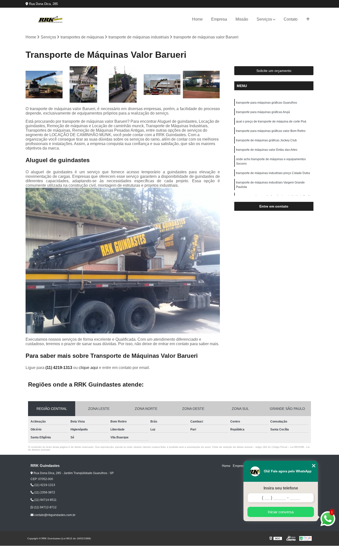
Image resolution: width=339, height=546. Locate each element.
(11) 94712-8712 (45, 507)
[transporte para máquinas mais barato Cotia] (122, 84)
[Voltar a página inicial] (50, 19)
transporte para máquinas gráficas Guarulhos (266, 102)
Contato (291, 19)
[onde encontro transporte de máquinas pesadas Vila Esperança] (83, 84)
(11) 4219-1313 (59, 367)
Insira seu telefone (281, 488)
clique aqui (88, 367)
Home (197, 19)
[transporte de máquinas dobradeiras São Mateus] (44, 84)
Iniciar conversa (281, 512)
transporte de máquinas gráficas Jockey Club (266, 140)
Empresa (219, 19)
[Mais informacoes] (307, 19)
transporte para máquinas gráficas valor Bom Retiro (270, 131)
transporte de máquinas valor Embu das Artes (266, 150)
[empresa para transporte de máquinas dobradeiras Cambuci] (162, 84)
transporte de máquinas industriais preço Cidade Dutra (273, 173)
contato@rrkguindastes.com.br (54, 515)
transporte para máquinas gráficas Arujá (263, 112)
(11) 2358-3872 (44, 492)
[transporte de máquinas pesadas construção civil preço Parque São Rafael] (201, 84)
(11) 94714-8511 (45, 500)
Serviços (264, 19)
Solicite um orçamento (273, 71)
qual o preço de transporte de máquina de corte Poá (271, 121)
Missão (242, 19)
